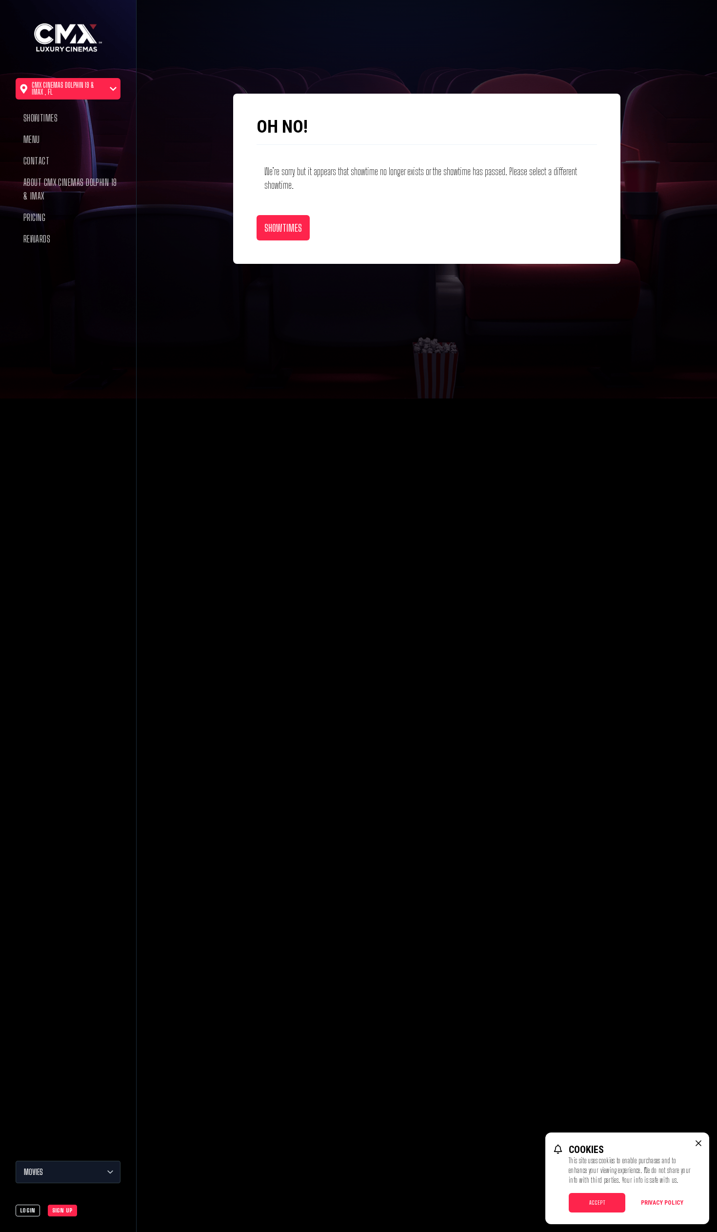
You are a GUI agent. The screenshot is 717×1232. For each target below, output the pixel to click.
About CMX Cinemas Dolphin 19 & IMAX (70, 189)
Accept (597, 1202)
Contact (36, 161)
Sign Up (62, 1210)
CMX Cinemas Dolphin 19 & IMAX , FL (63, 88)
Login (28, 1210)
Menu (31, 139)
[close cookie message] (698, 1143)
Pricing (34, 217)
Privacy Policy (662, 1202)
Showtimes (40, 118)
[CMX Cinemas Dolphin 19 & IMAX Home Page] (67, 39)
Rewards (36, 239)
